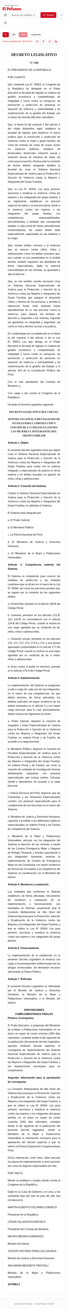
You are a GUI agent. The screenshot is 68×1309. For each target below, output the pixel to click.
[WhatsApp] (50, 41)
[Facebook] (43, 41)
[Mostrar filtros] (61, 15)
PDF (13, 35)
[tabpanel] (34, 671)
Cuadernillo (36, 35)
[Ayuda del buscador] (5, 15)
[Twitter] (37, 41)
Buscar (50, 15)
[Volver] (6, 34)
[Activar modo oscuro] (5, 23)
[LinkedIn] (56, 41)
